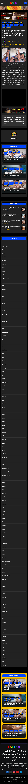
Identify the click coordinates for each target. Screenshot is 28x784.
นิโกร (4, 24)
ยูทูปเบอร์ (4, 504)
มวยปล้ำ (4, 497)
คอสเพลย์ (4, 336)
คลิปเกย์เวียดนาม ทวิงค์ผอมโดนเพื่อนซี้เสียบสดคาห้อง (14, 189)
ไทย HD (4, 665)
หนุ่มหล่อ (16, 24)
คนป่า (3, 303)
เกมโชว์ (4, 604)
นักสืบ (3, 429)
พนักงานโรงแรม (6, 475)
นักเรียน (4, 432)
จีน (2, 346)
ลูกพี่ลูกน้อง (4, 525)
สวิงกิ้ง (3, 550)
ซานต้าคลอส (5, 382)
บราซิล (3, 450)
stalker (3, 275)
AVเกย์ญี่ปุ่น (5, 246)
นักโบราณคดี (5, 436)
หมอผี (3, 572)
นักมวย (3, 425)
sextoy (3, 271)
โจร (3, 647)
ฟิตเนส (3, 490)
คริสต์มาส (4, 321)
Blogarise (21, 777)
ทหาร (3, 407)
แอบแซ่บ (8, 27)
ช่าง (3, 357)
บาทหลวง (4, 457)
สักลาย (3, 554)
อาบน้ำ (3, 590)
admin (8, 41)
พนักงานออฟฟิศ (6, 472)
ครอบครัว (4, 318)
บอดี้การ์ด (4, 454)
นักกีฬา (3, 414)
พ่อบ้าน (3, 482)
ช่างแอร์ (4, 364)
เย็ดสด (5, 154)
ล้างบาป (4, 522)
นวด (3, 411)
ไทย (3, 661)
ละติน (3, 515)
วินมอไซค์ (4, 543)
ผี (2, 461)
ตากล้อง (4, 396)
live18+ (4, 260)
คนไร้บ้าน (4, 314)
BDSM (3, 253)
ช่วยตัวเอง (4, 350)
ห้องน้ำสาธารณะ (6, 575)
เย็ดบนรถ (4, 622)
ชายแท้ (3, 371)
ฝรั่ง (7, 24)
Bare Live (4, 250)
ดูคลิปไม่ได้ (23, 781)
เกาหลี (3, 608)
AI (2, 242)
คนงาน (3, 300)
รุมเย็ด (3, 511)
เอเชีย (21, 168)
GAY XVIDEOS (10, 781)
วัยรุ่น (11, 24)
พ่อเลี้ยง (4, 486)
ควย (21, 22)
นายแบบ (4, 439)
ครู (2, 325)
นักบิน (3, 421)
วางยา (3, 540)
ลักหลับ (3, 518)
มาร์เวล (4, 500)
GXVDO (4, 22)
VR (2, 282)
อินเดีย (3, 593)
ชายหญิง (4, 368)
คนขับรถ (4, 293)
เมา (3, 618)
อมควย (21, 24)
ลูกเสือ (3, 533)
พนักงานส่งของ (5, 468)
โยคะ (3, 654)
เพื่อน (4, 27)
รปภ (3, 507)
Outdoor (16, 22)
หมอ (3, 568)
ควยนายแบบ (5, 332)
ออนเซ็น (4, 586)
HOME (4, 781)
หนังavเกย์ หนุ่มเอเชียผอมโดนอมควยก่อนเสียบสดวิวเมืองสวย (11, 227)
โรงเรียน (4, 658)
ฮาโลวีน (4, 597)
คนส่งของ (4, 307)
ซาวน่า (3, 386)
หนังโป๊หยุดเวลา (6, 561)
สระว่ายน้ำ (4, 547)
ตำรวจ (3, 400)
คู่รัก (3, 339)
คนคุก (3, 296)
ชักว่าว (3, 353)
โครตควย (4, 644)
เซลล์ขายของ (5, 611)
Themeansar (14, 779)
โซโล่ (3, 651)
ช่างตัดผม (4, 361)
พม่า (3, 479)
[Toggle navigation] (2, 3)
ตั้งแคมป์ (4, 393)
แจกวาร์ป (17, 781)
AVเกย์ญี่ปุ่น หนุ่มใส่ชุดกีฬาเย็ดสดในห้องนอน (13, 158)
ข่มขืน (3, 285)
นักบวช (3, 418)
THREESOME (5, 278)
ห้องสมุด (4, 579)
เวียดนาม (11, 185)
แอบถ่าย (4, 636)
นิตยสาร (4, 443)
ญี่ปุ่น (14, 151)
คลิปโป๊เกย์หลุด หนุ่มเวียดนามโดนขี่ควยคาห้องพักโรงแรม (13, 173)
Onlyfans (10, 22)
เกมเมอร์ (4, 601)
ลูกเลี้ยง (4, 529)
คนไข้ (3, 310)
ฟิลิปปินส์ (4, 493)
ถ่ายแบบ (4, 404)
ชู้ (2, 375)
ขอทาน (4, 289)
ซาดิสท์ (3, 378)
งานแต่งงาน (5, 343)
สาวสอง (4, 558)
